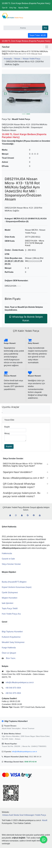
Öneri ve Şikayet (9, 653)
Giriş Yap (12, 7)
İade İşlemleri (7, 603)
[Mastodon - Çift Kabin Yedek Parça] (22, 515)
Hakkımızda (7, 553)
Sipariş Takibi (23, 7)
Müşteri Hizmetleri (9, 597)
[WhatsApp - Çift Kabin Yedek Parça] (17, 515)
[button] (26, 93)
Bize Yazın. (11, 658)
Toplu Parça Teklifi (10, 608)
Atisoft (44, 820)
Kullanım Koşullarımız (11, 637)
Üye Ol (4, 7)
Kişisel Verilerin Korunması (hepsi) (16, 587)
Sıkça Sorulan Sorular (11, 564)
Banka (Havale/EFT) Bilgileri (14, 581)
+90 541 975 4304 (13, 693)
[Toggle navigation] (46, 46)
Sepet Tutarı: (38, 35)
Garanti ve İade (8, 558)
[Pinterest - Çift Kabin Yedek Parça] (34, 515)
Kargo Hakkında (9, 647)
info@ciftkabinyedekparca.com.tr (24, 751)
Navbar (6, 47)
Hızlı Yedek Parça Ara (11, 613)
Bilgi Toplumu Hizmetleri (12, 631)
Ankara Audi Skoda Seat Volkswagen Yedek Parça (24, 815)
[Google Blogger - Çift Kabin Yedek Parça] (28, 515)
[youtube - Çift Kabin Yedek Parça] (41, 515)
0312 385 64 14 (35, 756)
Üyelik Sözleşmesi (10, 592)
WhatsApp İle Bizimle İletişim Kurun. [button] (27, 318)
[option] (26, 93)
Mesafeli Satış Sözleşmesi (13, 642)
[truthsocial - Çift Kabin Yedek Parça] (11, 515)
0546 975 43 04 (30, 761)
